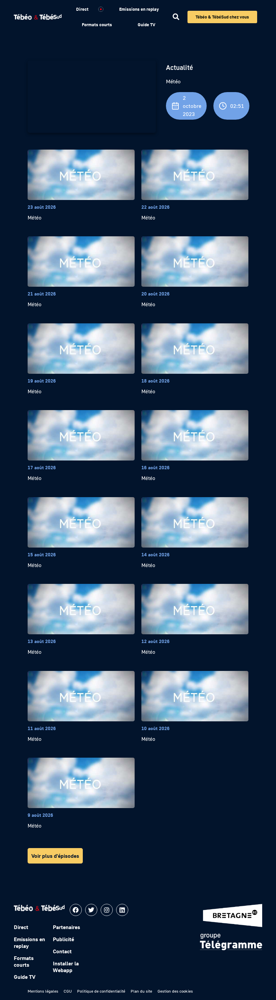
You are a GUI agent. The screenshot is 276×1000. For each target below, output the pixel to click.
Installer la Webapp (66, 966)
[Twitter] (91, 910)
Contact (62, 951)
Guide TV (146, 24)
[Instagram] (107, 910)
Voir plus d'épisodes (55, 855)
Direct (82, 9)
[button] (176, 17)
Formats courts (97, 24)
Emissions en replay (139, 9)
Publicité (63, 939)
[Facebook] (76, 910)
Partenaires (66, 927)
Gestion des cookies (175, 991)
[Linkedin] (122, 910)
